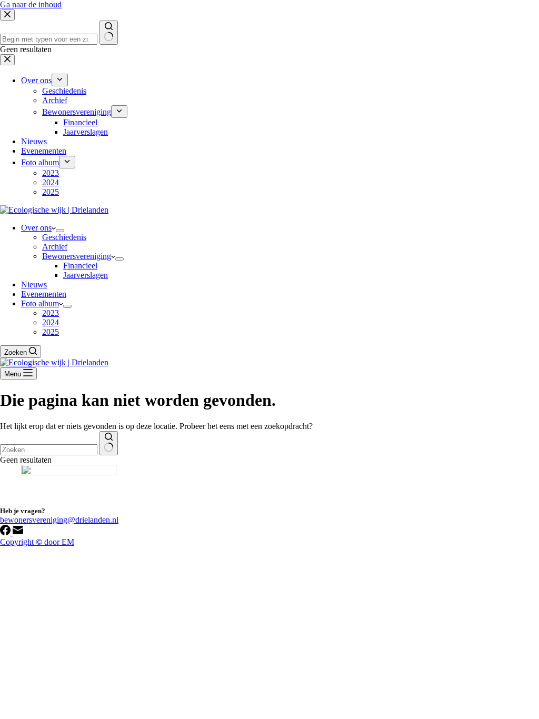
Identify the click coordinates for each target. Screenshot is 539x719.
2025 (50, 331)
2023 (50, 312)
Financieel (80, 265)
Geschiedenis (64, 237)
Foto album (40, 303)
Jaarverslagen (85, 275)
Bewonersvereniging (76, 256)
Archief (54, 246)
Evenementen (43, 293)
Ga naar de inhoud (31, 4)
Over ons (36, 227)
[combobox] (48, 449)
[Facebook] (6, 532)
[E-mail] (18, 532)
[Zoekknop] (108, 443)
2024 (50, 322)
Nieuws (34, 284)
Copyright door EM (37, 541)
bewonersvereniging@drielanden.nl (59, 519)
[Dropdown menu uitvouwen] (60, 230)
